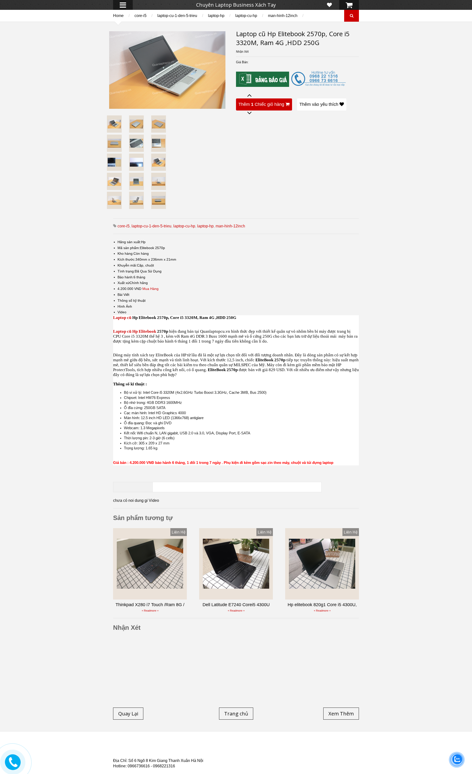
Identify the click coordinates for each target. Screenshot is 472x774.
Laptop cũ (122, 317)
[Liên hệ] (13, 766)
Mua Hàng (150, 289)
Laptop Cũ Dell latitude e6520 (216, 756)
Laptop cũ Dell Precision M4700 (319, 750)
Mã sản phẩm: (129, 248)
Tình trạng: (126, 271)
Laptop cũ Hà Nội (310, 747)
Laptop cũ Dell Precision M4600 (256, 750)
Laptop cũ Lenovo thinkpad (234, 747)
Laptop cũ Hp (153, 747)
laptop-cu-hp (246, 16)
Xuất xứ (124, 283)
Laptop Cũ (276, 747)
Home (118, 16)
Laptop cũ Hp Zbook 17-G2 (278, 753)
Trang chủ (122, 747)
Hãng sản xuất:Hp (132, 242)
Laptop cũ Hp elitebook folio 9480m (189, 750)
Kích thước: (126, 259)
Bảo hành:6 (126, 277)
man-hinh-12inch (282, 16)
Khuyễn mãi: (127, 265)
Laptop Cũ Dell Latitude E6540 (148, 753)
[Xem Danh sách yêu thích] (329, 5)
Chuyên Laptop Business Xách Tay (236, 4)
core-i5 (140, 16)
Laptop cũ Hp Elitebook (134, 331)
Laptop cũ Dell (187, 747)
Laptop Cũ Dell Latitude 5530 (157, 756)
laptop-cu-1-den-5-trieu (177, 16)
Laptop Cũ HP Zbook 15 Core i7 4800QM (215, 753)
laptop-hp (216, 16)
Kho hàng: (125, 253)
